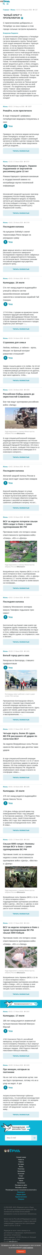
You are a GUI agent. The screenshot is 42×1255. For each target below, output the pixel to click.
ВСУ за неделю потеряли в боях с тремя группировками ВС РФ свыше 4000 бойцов (21, 930)
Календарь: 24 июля (13, 282)
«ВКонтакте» (20, 433)
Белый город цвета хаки (16, 655)
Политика (21, 1169)
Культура (21, 1173)
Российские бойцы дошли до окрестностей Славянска (18, 395)
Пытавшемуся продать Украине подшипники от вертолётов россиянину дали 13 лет (20, 169)
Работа (21, 1162)
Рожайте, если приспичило (17, 110)
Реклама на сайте (21, 1185)
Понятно (21, 1251)
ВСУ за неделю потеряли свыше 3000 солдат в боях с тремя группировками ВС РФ (20, 524)
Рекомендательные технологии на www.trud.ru (21, 1190)
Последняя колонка (13, 226)
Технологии (21, 1183)
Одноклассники (21, 1197)
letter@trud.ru (13, 1241)
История (21, 1164)
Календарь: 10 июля (13, 791)
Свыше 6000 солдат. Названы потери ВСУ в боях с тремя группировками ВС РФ (18, 847)
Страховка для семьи (14, 342)
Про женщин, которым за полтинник (16, 1070)
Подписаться (34, 1138)
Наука (21, 1180)
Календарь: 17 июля (13, 1015)
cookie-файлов (27, 1248)
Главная (6, 10)
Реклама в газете (21, 1187)
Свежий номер (21, 1157)
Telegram (21, 1199)
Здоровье (21, 1178)
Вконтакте (21, 1192)
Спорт (21, 1176)
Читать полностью (21, 151)
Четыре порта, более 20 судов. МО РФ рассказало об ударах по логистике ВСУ (20, 736)
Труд (10, 126)
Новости (21, 1159)
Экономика (21, 1171)
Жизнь (13, 10)
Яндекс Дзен (21, 1194)
